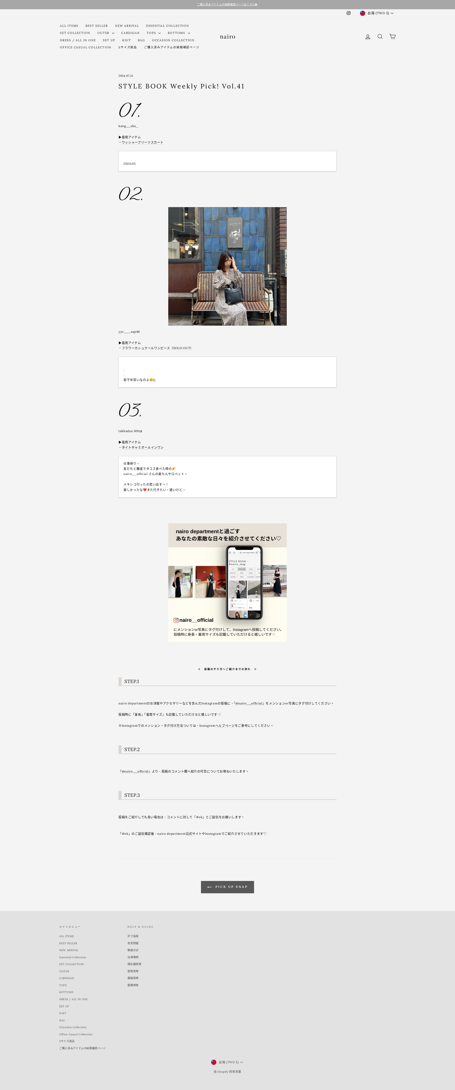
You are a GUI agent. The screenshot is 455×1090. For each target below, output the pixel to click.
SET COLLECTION (75, 33)
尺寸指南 (133, 936)
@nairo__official (249, 703)
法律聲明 (133, 957)
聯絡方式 (133, 950)
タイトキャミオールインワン (143, 447)
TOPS (152, 33)
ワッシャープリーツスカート (143, 142)
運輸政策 (133, 978)
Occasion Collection (173, 40)
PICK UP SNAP (231, 887)
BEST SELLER (97, 25)
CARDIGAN (130, 33)
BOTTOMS (177, 33)
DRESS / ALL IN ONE (78, 40)
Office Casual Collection (85, 47)
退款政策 (133, 971)
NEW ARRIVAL (127, 25)
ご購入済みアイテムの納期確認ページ (172, 47)
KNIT (126, 40)
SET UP (109, 40)
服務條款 (133, 985)
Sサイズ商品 (127, 47)
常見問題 (133, 943)
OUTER (104, 33)
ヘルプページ (225, 726)
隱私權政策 (134, 964)
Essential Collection (167, 25)
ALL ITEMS (69, 25)
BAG (141, 40)
